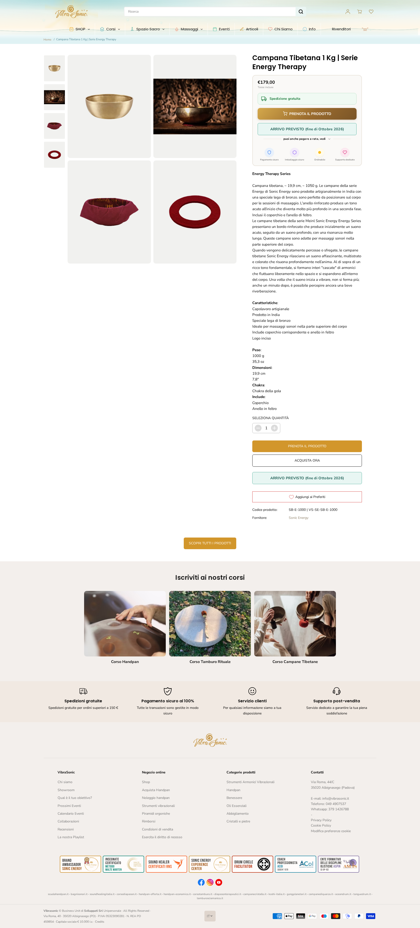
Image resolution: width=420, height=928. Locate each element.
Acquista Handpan (156, 790)
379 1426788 (338, 809)
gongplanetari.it (296, 894)
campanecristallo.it (254, 894)
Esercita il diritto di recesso (162, 837)
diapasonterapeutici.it (227, 894)
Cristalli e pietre (238, 821)
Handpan (233, 790)
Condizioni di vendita (157, 829)
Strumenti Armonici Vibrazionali (250, 782)
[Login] (347, 11)
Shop (146, 782)
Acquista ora (307, 460)
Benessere (234, 797)
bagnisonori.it (79, 894)
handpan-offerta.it (150, 894)
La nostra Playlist (71, 837)
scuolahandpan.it (58, 894)
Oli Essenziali (236, 806)
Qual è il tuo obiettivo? (75, 797)
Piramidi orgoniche (156, 813)
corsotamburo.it (202, 894)
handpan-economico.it (177, 894)
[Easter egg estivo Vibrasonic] (405, 29)
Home (47, 39)
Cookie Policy (321, 825)
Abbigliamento (238, 813)
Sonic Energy (298, 517)
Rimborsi (148, 821)
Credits (99, 922)
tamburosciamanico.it (210, 898)
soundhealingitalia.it (102, 894)
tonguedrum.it (362, 894)
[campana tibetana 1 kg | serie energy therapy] (109, 106)
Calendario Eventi (71, 813)
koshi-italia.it (277, 894)
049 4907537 (336, 804)
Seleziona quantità (270, 418)
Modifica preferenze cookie (331, 831)
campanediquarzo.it (321, 894)
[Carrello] (359, 11)
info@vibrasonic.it (335, 798)
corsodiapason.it (127, 894)
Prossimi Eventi (69, 806)
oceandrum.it (343, 894)
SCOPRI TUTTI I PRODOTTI (210, 543)
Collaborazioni (68, 821)
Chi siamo (65, 782)
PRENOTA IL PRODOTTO (310, 113)
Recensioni (66, 829)
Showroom (66, 790)
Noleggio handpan (156, 797)
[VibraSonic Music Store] (71, 11)
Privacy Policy (321, 820)
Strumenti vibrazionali (158, 806)
